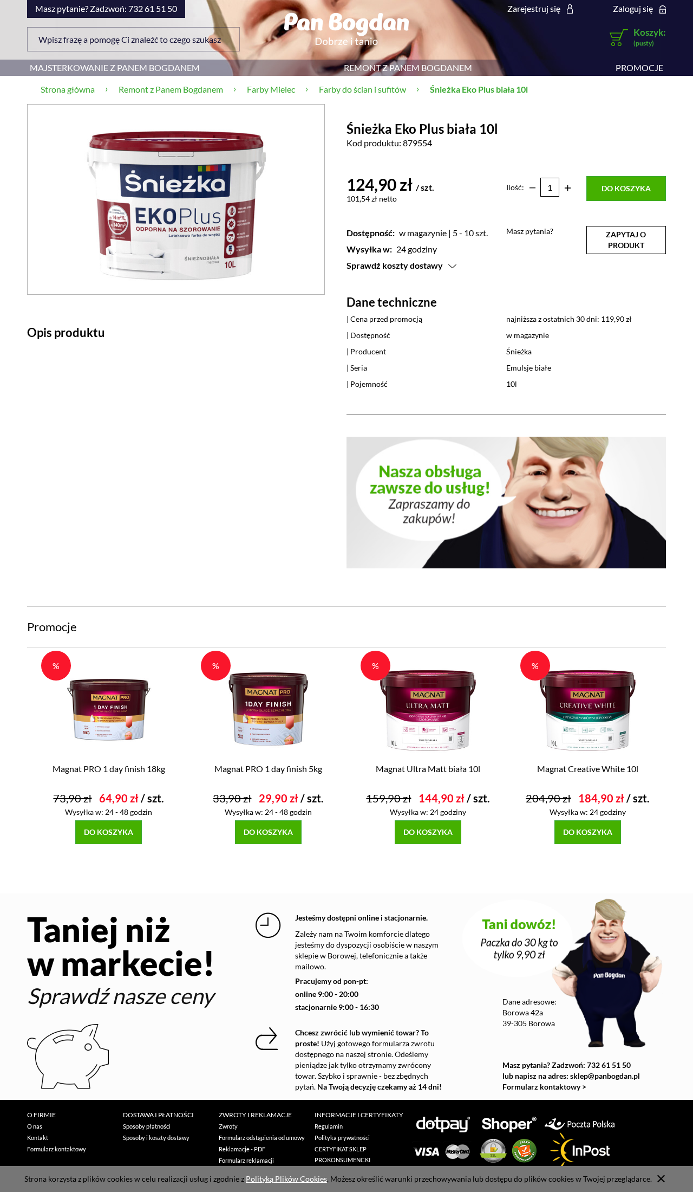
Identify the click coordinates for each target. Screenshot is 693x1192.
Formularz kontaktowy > (544, 1086)
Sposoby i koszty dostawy (156, 1137)
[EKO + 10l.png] (176, 199)
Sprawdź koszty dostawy (394, 265)
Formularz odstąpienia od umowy (262, 1137)
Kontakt (37, 1137)
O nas (34, 1126)
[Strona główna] (346, 28)
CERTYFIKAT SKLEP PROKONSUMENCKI (342, 1154)
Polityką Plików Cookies (286, 1178)
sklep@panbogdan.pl (605, 1075)
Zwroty (228, 1126)
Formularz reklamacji (246, 1160)
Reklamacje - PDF (242, 1148)
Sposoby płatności (147, 1126)
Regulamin (329, 1126)
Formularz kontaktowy (56, 1148)
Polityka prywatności (342, 1137)
